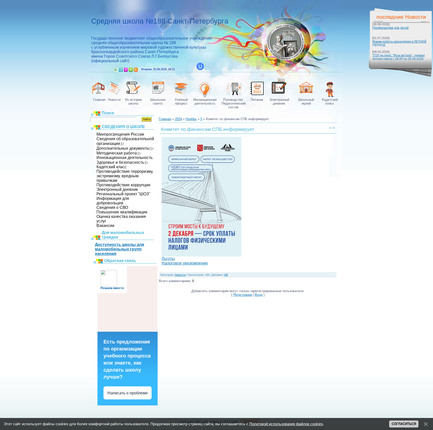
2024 (178, 119)
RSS (136, 70)
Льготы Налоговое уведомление (185, 260)
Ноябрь (191, 119)
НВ (226, 274)
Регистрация (126, 70)
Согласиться (404, 424)
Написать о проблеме (127, 393)
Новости (180, 274)
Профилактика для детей (390, 28)
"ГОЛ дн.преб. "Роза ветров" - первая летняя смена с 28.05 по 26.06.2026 (398, 57)
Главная (121, 70)
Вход (131, 70)
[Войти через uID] (200, 66)
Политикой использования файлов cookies (286, 424)
